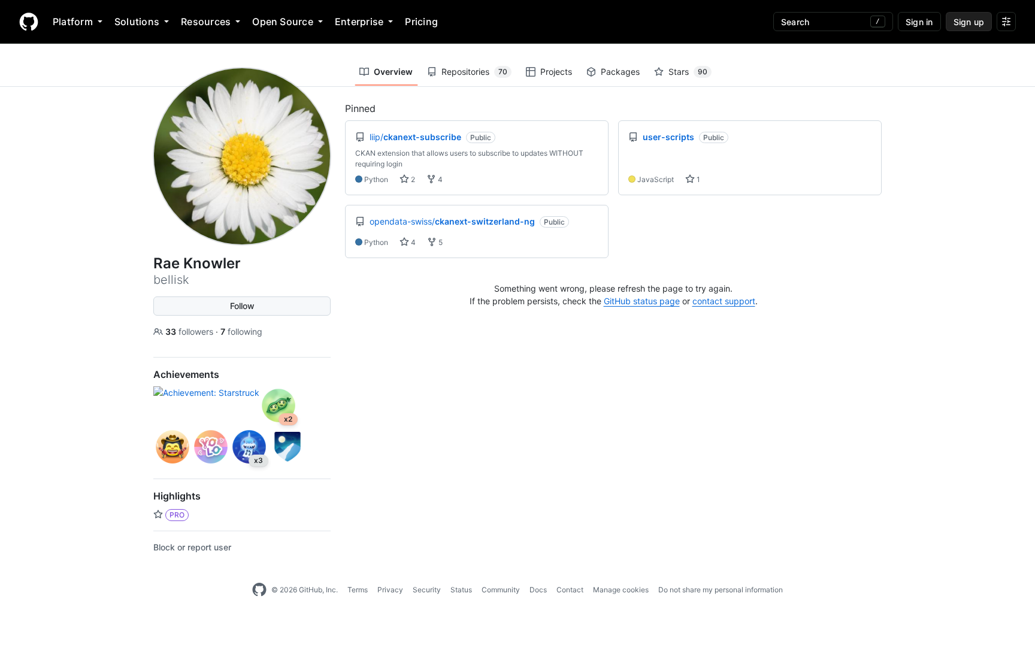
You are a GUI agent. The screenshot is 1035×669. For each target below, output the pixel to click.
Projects (556, 71)
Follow (242, 306)
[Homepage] (28, 21)
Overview (393, 71)
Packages (620, 71)
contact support (723, 301)
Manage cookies (621, 589)
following (241, 331)
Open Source (282, 22)
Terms (357, 589)
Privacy (390, 589)
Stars (687, 71)
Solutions (136, 22)
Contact (569, 589)
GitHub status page (642, 301)
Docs (538, 589)
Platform (73, 22)
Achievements (186, 374)
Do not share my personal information (720, 589)
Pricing (421, 22)
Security (427, 589)
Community (501, 589)
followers (190, 331)
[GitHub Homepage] (259, 590)
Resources (206, 22)
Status (461, 589)
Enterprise (359, 22)
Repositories (474, 71)
